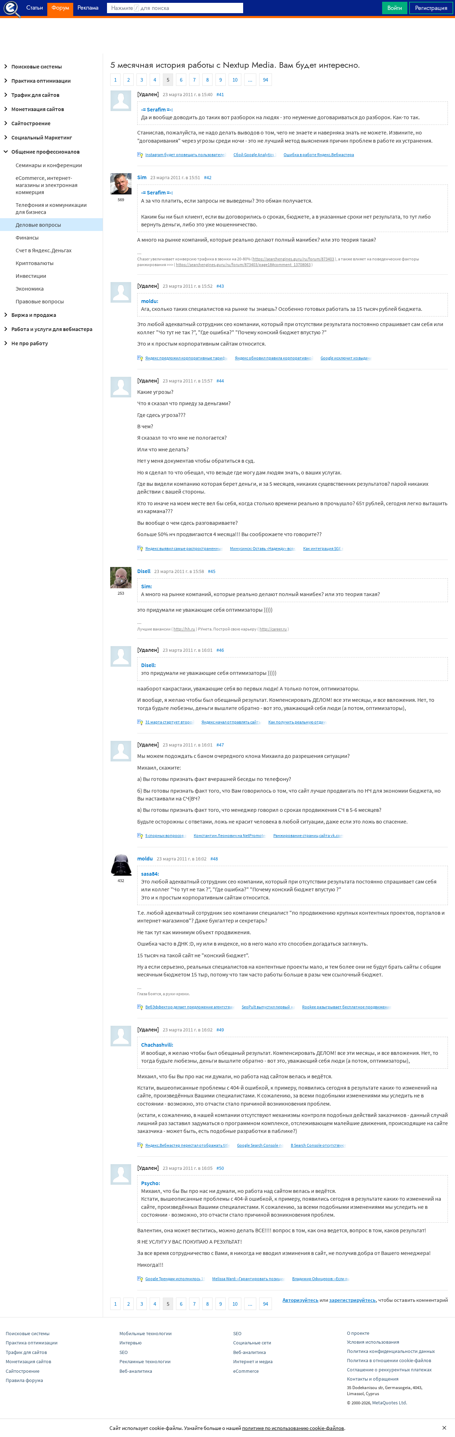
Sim (141, 177)
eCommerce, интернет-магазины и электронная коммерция (46, 185)
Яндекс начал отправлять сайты (232, 722)
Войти (394, 8)
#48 (214, 858)
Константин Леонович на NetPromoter (230, 835)
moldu (145, 858)
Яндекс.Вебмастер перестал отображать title (187, 1145)
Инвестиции (31, 275)
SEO (123, 1352)
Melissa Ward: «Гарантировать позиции (248, 1278)
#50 (220, 1168)
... (250, 79)
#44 (220, 381)
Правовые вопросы (40, 301)
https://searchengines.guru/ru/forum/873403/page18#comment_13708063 (243, 264)
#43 (220, 286)
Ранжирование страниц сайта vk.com (308, 835)
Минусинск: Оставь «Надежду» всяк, (263, 548)
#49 (220, 1029)
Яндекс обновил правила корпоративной (274, 357)
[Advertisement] (227, 36)
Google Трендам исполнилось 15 (175, 1278)
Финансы (27, 237)
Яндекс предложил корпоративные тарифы (186, 357)
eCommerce (246, 1371)
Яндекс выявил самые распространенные (184, 548)
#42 (208, 177)
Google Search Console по (260, 1145)
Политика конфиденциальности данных (391, 1351)
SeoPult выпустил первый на (268, 1006)
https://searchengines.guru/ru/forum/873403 (293, 258)
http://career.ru (273, 629)
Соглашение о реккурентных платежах (389, 1369)
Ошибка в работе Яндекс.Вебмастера (319, 154)
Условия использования (373, 1342)
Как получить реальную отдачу (297, 722)
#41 (220, 94)
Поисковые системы (36, 66)
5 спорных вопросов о (166, 835)
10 (234, 79)
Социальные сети (252, 1342)
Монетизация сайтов (37, 108)
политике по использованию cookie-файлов (293, 1428)
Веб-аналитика (135, 1371)
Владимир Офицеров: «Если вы (321, 1278)
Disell (143, 570)
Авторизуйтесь (300, 1299)
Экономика (30, 288)
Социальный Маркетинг (41, 137)
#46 (220, 650)
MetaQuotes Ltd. (389, 1402)
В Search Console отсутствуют (319, 1145)
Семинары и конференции (49, 165)
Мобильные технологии (145, 1333)
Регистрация (431, 8)
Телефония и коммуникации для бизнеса (51, 208)
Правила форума (24, 1380)
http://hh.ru (184, 629)
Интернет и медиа (253, 1361)
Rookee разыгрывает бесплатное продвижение (347, 1006)
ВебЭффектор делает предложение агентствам (190, 1006)
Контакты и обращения (372, 1379)
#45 (211, 571)
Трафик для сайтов (35, 94)
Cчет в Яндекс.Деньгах (43, 250)
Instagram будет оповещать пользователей (186, 154)
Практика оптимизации (41, 80)
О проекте (358, 1333)
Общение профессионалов (45, 151)
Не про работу (29, 343)
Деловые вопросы (38, 224)
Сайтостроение (30, 123)
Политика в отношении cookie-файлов (389, 1360)
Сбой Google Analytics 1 (255, 154)
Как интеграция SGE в (323, 548)
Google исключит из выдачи (346, 357)
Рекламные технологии (145, 1361)
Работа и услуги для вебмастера (51, 328)
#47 (220, 745)
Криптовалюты (35, 262)
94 (265, 79)
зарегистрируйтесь (352, 1299)
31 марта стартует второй (170, 722)
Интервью (130, 1342)
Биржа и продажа (33, 314)
